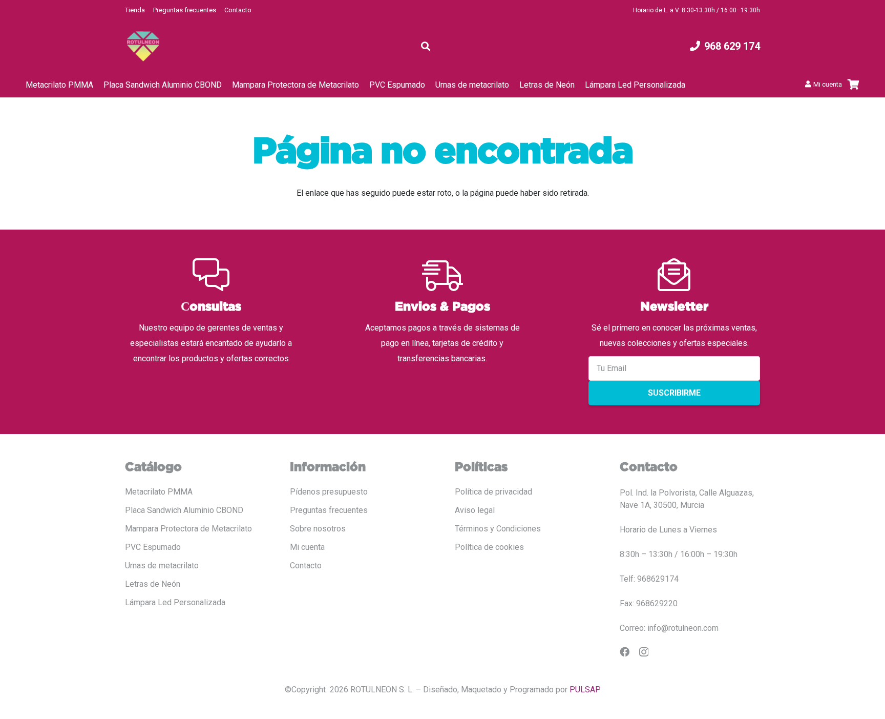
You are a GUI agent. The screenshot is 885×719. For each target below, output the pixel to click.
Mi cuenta (307, 547)
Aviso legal (475, 510)
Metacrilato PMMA (159, 492)
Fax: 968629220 (649, 603)
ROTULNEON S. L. (382, 689)
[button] (425, 46)
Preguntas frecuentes (184, 10)
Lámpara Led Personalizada (175, 602)
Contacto (237, 10)
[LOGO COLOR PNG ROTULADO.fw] (143, 46)
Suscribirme (674, 393)
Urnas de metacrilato (162, 565)
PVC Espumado (153, 547)
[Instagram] (643, 652)
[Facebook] (624, 651)
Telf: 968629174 (649, 579)
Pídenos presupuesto (329, 492)
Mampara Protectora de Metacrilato (188, 528)
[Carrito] (853, 84)
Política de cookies (489, 547)
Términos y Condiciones (498, 528)
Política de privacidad (493, 492)
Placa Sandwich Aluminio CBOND (184, 510)
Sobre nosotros (318, 528)
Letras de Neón (152, 584)
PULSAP (585, 689)
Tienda (135, 10)
